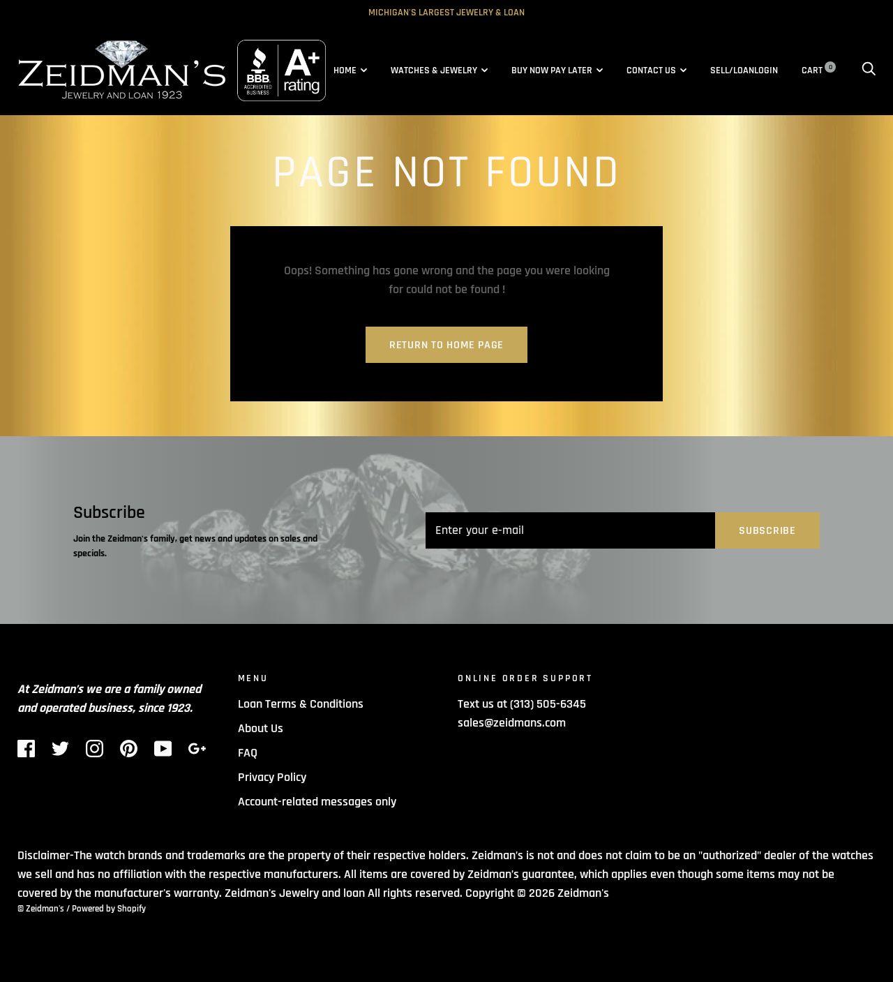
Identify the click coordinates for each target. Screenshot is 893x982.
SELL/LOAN (732, 70)
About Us (260, 728)
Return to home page (446, 345)
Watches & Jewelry (434, 70)
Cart (817, 70)
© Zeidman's (40, 908)
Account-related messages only (317, 802)
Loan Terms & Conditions (300, 704)
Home (345, 70)
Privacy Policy (272, 777)
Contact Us (651, 70)
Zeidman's (583, 893)
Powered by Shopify (109, 908)
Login (766, 70)
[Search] (869, 70)
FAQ (247, 753)
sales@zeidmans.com (512, 723)
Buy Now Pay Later (551, 70)
